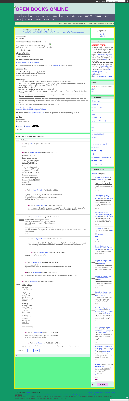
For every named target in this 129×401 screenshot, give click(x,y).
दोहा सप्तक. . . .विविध (97, 161)
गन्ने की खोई (94, 137)
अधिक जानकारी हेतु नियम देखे (105, 54)
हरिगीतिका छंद (95, 104)
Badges (89, 392)
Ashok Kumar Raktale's (104, 262)
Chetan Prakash (37, 190)
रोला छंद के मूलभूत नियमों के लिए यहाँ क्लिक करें (27, 62)
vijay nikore (98, 364)
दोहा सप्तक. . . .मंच (96, 117)
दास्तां (93, 124)
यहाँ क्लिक (105, 59)
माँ (92, 131)
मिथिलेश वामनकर (37, 272)
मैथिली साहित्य (108, 181)
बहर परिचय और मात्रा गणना (76, 395)
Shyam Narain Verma (101, 246)
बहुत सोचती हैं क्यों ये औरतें (98, 134)
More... (102, 384)
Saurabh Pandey (37, 217)
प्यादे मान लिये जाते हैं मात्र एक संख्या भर (101, 157)
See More (98, 375)
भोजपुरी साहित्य (106, 313)
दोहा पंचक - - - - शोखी (97, 107)
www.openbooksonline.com (36, 113)
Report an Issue (98, 392)
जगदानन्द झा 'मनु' (99, 228)
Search (127, 1)
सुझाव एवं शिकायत (97, 73)
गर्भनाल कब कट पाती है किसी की (99, 144)
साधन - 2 (94, 91)
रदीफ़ (61, 395)
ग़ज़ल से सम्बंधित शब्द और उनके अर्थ (49, 395)
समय (93, 127)
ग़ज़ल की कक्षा (26, 395)
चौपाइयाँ (93, 111)
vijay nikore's (101, 294)
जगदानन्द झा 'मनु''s (99, 179)
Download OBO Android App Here (102, 76)
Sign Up (98, 1)
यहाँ (94, 74)
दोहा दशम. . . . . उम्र (97, 151)
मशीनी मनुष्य (94, 141)
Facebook (29, 126)
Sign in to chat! (115, 399)
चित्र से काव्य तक (55, 32)
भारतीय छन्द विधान (57, 65)
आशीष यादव (98, 327)
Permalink (23, 144)
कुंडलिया (94, 154)
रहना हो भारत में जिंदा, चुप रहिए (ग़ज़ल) (101, 121)
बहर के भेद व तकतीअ (90, 395)
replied (107, 177)
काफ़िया (66, 395)
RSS (17, 355)
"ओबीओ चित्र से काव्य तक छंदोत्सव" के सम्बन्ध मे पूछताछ (29, 108)
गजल (96, 181)
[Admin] (18, 34)
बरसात (93, 114)
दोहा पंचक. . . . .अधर (97, 164)
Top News (94, 173)
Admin (31, 32)
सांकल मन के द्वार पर (96, 101)
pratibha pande (37, 262)
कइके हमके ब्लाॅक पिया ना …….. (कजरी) (103, 310)
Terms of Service (110, 392)
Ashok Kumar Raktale (101, 195)
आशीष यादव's (98, 309)
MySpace (20, 126)
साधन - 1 (94, 90)
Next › (36, 350)
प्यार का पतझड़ (95, 147)
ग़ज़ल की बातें (35, 395)
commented (98, 197)
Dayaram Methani (35, 152)
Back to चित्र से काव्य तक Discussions (73, 32)
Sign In (103, 1)
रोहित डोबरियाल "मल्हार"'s (103, 278)
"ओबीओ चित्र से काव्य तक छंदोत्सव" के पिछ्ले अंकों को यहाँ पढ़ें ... (31, 109)
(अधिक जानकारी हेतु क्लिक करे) (101, 70)
